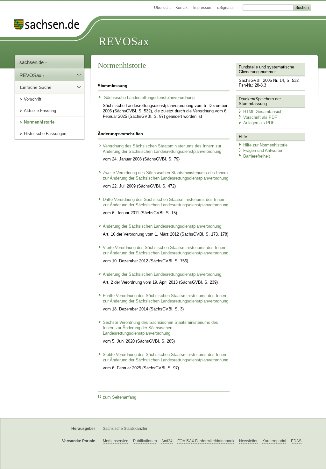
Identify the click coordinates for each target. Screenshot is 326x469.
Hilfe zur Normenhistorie (265, 145)
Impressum (202, 7)
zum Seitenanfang (119, 397)
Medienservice (115, 441)
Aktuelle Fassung (40, 110)
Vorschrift (32, 99)
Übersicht (162, 7)
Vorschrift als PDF (260, 117)
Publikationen (145, 441)
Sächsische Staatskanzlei (125, 428)
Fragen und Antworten (263, 150)
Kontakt (181, 7)
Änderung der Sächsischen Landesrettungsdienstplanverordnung (162, 226)
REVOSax (124, 41)
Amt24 (167, 441)
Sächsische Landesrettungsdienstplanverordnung (149, 98)
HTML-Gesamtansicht (263, 111)
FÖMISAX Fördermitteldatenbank (205, 441)
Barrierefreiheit (256, 156)
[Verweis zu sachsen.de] (49, 24)
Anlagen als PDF (258, 122)
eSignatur (225, 7)
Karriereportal (274, 441)
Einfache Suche (36, 87)
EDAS (296, 441)
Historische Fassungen (45, 133)
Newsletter (248, 441)
